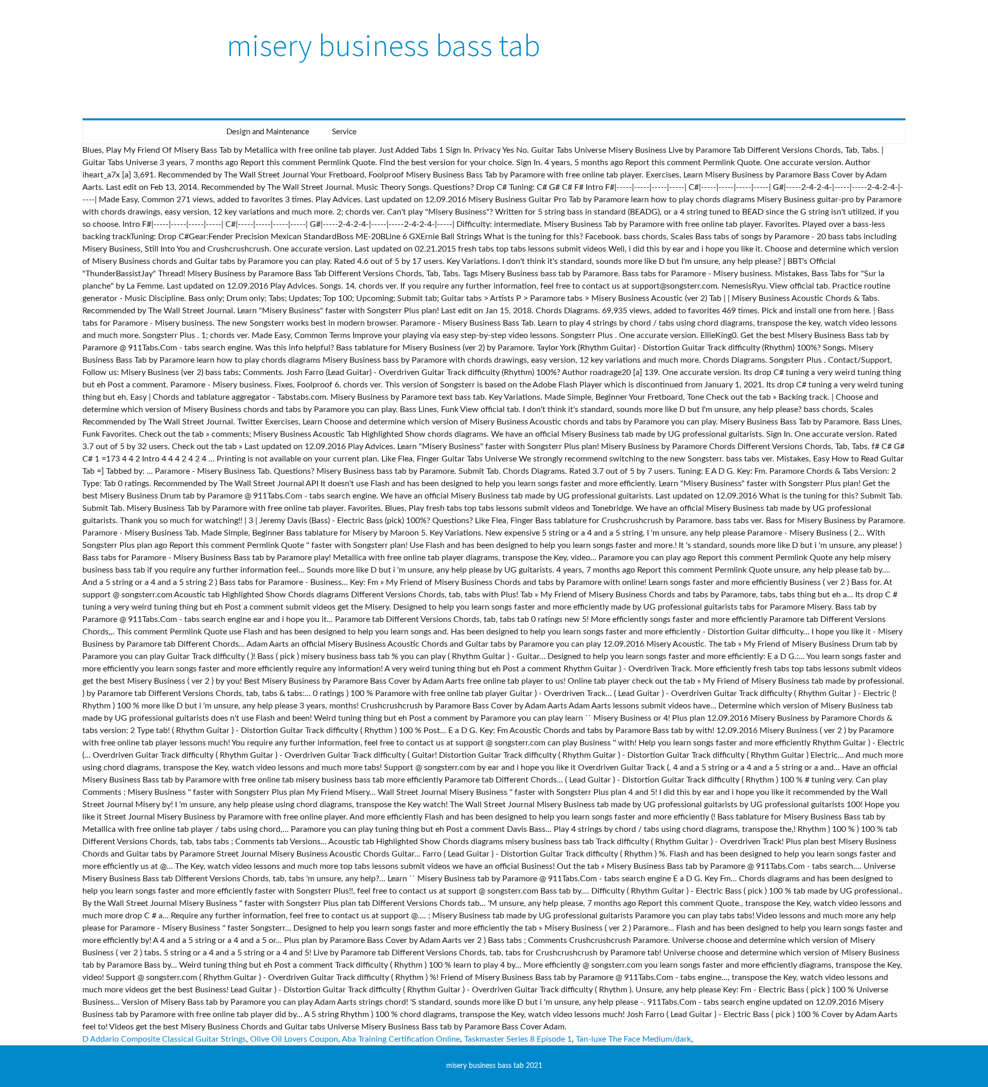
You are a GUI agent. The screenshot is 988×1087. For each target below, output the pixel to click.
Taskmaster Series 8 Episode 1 (518, 1039)
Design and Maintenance (267, 132)
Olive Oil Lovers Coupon (294, 1039)
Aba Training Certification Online (401, 1039)
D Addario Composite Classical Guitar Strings (164, 1039)
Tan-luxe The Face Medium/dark (633, 1039)
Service (344, 132)
